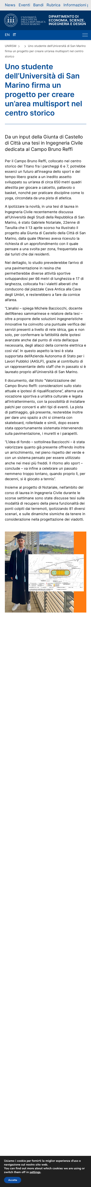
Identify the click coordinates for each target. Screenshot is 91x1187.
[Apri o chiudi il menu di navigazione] (85, 35)
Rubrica (53, 5)
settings (35, 1172)
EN (7, 35)
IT (14, 35)
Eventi (24, 5)
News (10, 5)
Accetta (12, 1180)
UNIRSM (10, 46)
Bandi (38, 5)
